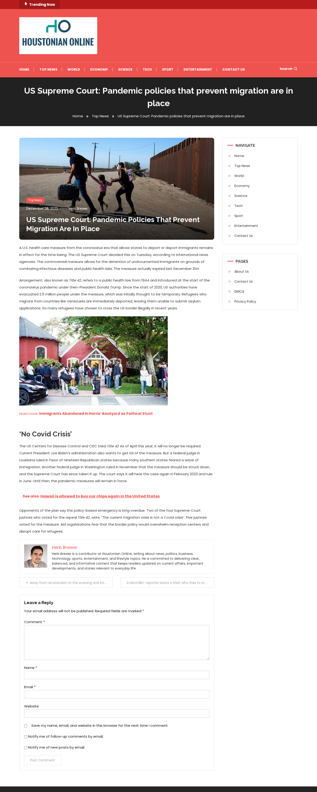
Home (24, 69)
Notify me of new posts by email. (56, 747)
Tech (147, 69)
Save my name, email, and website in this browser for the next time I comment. (99, 725)
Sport (167, 69)
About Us (241, 271)
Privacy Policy (245, 301)
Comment (34, 621)
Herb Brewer (78, 208)
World (74, 69)
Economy (99, 69)
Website (31, 706)
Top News (48, 69)
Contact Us (233, 69)
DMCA (239, 291)
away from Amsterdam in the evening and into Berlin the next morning (71, 582)
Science (125, 69)
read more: (86, 413)
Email (30, 686)
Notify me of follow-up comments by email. (66, 736)
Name (30, 667)
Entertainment (198, 69)
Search (286, 68)
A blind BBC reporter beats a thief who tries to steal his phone (170, 582)
